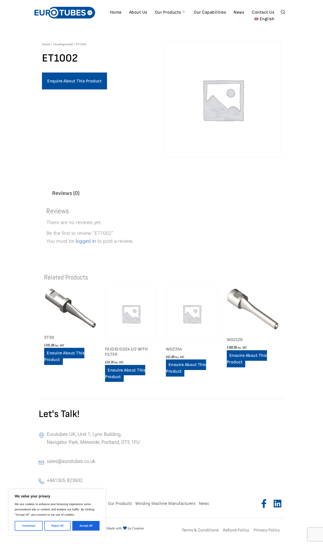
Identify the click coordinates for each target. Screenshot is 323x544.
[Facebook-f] (263, 503)
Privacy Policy (267, 530)
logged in (86, 241)
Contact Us (263, 12)
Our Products (168, 12)
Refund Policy (236, 530)
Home (116, 12)
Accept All (86, 526)
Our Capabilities (210, 12)
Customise (28, 526)
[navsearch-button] (283, 12)
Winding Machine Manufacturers (165, 503)
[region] (57, 512)
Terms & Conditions (200, 530)
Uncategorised (63, 44)
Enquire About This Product (74, 81)
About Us (138, 12)
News (239, 12)
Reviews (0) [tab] (66, 193)
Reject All (57, 526)
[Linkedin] (277, 503)
